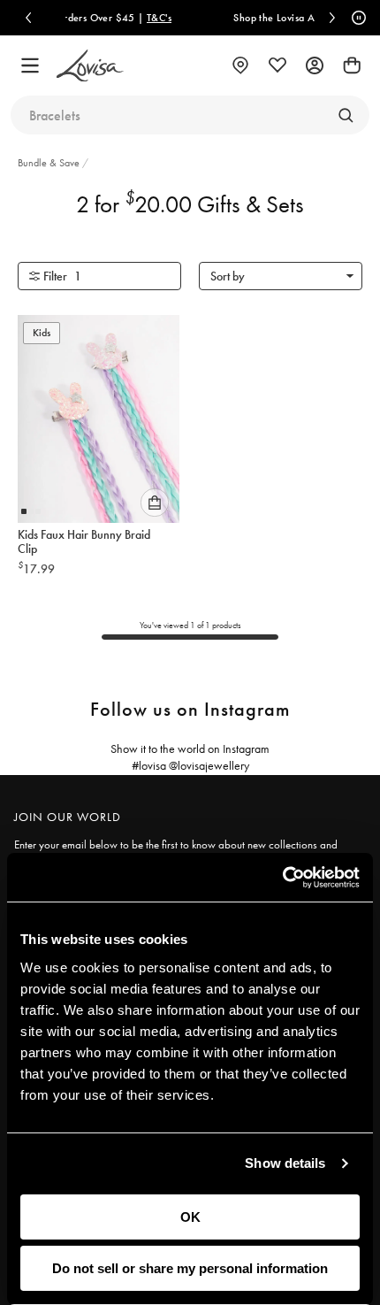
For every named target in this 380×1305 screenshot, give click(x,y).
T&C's (137, 18)
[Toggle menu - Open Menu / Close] (30, 65)
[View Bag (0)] (351, 65)
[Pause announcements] (356, 18)
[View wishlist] (277, 65)
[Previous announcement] (28, 18)
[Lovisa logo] (90, 66)
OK (190, 1216)
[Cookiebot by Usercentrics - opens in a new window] (282, 877)
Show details (285, 1163)
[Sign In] (314, 65)
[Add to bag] (155, 502)
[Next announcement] (332, 18)
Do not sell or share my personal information (190, 1268)
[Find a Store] (240, 65)
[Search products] (346, 115)
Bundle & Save (50, 163)
